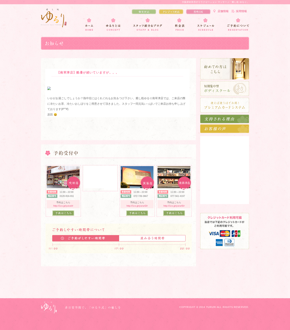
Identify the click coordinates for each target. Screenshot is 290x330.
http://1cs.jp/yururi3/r (137, 205)
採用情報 (241, 11)
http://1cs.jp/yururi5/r (174, 205)
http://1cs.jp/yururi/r (63, 205)
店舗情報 (223, 11)
